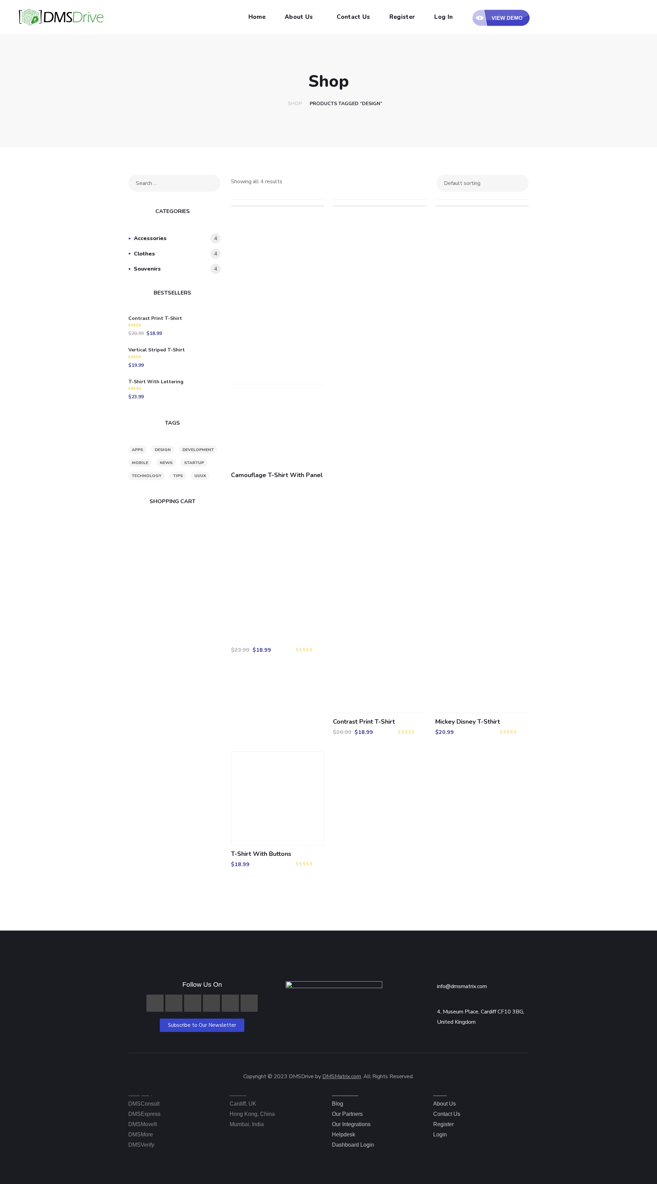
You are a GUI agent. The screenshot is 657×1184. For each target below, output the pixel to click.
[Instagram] (192, 1003)
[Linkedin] (173, 1003)
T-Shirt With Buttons (261, 854)
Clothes (175, 254)
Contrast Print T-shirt (364, 722)
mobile (140, 462)
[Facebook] (155, 1003)
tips (178, 475)
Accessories (175, 238)
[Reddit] (249, 1003)
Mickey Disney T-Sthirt (467, 722)
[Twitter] (211, 1003)
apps (137, 449)
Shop (295, 103)
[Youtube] (230, 1003)
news (166, 462)
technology (147, 475)
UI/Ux (200, 475)
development (198, 449)
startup (194, 462)
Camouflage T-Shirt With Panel (277, 475)
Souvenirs (175, 269)
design (163, 449)
